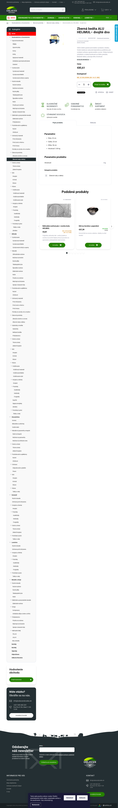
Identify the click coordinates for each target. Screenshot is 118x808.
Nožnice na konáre (18, 88)
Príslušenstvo (16, 122)
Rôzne (14, 183)
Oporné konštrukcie (17, 40)
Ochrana (14, 464)
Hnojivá (15, 176)
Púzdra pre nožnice (18, 105)
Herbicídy (16, 217)
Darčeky (14, 644)
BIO (13, 173)
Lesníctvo (14, 542)
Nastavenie (35, 805)
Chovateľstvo (16, 417)
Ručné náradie (16, 81)
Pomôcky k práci (17, 223)
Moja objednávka (27, 2)
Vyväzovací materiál (18, 71)
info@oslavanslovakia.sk (22, 701)
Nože (14, 101)
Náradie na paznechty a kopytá (21, 430)
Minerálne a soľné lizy (18, 424)
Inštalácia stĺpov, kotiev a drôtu (21, 613)
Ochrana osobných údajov (41, 2)
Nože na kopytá (17, 434)
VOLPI (14, 637)
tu (52, 800)
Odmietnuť (69, 798)
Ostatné (15, 64)
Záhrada (14, 234)
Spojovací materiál (18, 57)
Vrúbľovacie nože (18, 200)
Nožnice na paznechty (19, 437)
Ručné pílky (16, 91)
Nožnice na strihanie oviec (20, 440)
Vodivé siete (15, 427)
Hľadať (63, 10)
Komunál (14, 495)
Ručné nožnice (17, 85)
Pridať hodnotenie (16, 679)
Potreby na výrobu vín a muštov (21, 149)
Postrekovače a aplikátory (19, 125)
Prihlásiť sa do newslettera (48, 762)
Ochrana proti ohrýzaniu (19, 502)
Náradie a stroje (16, 579)
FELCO (15, 634)
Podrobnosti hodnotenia (103, 38)
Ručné (14, 129)
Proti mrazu (16, 146)
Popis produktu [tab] (58, 123)
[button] (66, 253)
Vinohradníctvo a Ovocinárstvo (21, 37)
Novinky (14, 647)
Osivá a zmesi (16, 162)
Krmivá (15, 179)
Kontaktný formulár (21, 715)
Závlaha (15, 230)
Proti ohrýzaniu (17, 139)
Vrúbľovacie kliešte (18, 196)
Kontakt (54, 2)
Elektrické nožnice (18, 118)
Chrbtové (15, 132)
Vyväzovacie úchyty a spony (21, 78)
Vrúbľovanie (16, 190)
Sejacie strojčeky (17, 403)
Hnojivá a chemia (17, 505)
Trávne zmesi (16, 166)
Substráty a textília (17, 325)
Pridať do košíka (100, 84)
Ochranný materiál (17, 135)
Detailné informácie (83, 59)
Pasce (14, 471)
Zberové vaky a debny (19, 159)
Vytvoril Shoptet (92, 805)
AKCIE (13, 33)
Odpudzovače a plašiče (19, 468)
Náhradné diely (16, 630)
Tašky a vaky (16, 227)
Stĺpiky (14, 44)
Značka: (81, 42)
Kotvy (14, 51)
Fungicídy (17, 220)
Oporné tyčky (16, 47)
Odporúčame (15, 654)
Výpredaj (14, 651)
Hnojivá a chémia (17, 203)
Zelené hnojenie (17, 169)
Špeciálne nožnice (18, 98)
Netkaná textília (17, 332)
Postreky (15, 210)
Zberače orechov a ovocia (20, 156)
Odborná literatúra (17, 657)
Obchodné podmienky (13, 2)
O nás (61, 2)
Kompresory (16, 610)
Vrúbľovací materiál (18, 193)
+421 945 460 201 (22, 707)
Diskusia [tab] (93, 123)
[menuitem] (11, 18)
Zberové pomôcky (17, 152)
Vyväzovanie (15, 68)
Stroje (13, 607)
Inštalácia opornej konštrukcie (21, 61)
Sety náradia (15, 640)
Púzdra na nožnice (18, 278)
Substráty (15, 329)
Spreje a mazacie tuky (19, 112)
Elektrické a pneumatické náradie (21, 115)
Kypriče (15, 400)
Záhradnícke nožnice (18, 254)
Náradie (14, 251)
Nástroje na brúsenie (18, 108)
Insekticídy (17, 213)
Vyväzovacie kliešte (18, 74)
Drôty (14, 54)
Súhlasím (82, 798)
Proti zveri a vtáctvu (18, 142)
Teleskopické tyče (17, 95)
